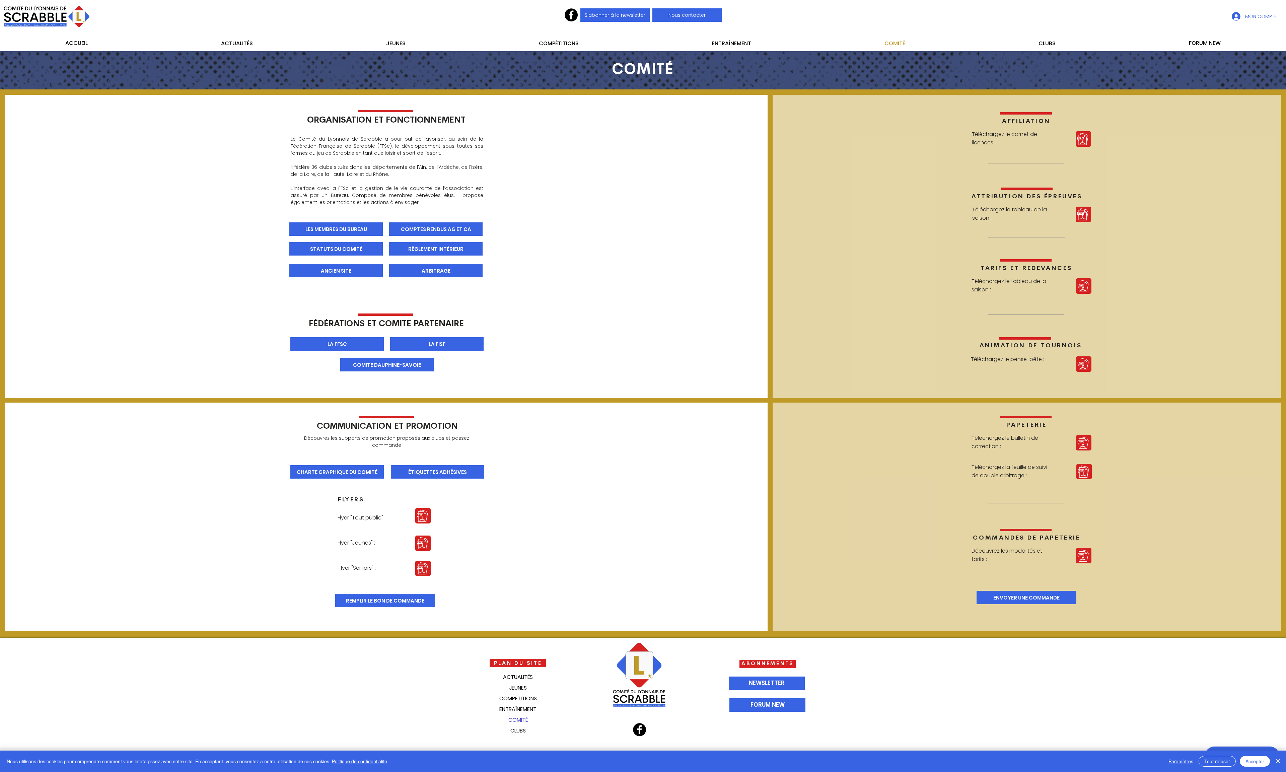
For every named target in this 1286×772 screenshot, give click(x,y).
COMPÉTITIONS (518, 698)
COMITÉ (518, 720)
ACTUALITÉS (518, 677)
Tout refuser (1217, 761)
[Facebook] (571, 14)
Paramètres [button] (1180, 761)
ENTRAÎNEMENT (518, 709)
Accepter (1254, 761)
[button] (687, 15)
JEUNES (518, 688)
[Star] (1083, 139)
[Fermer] (1278, 761)
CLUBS (518, 730)
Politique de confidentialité (359, 761)
